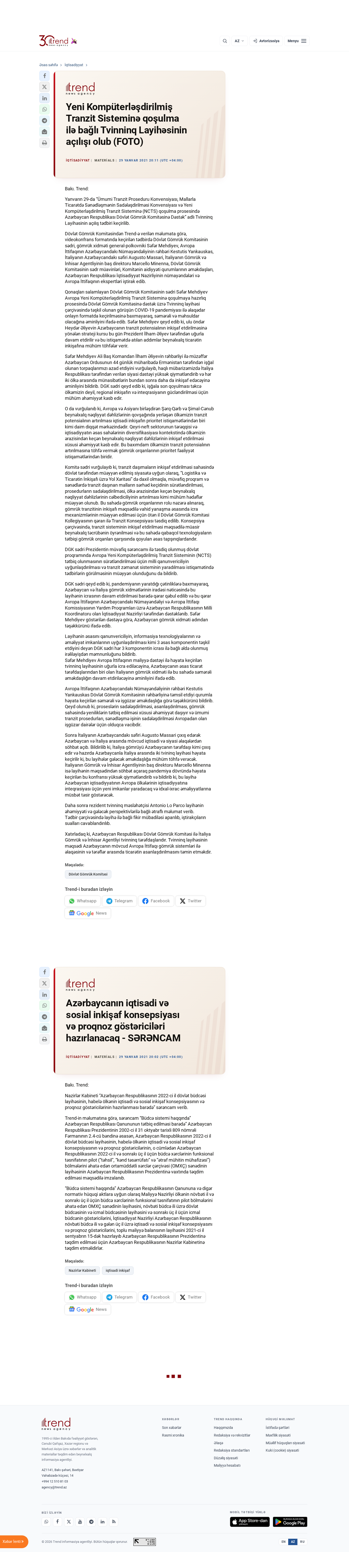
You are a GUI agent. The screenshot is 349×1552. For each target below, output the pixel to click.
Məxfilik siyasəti (278, 1435)
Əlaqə (218, 1443)
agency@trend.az (54, 1487)
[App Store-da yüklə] (250, 1522)
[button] (44, 76)
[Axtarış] (225, 41)
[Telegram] (91, 1521)
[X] (68, 1521)
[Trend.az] (58, 40)
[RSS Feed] (113, 1521)
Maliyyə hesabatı (227, 1465)
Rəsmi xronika (173, 1435)
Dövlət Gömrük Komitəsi (88, 874)
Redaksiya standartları (232, 1450)
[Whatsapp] (46, 1521)
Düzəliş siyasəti (226, 1458)
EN (284, 1542)
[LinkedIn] (102, 1521)
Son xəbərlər (171, 1428)
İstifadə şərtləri (277, 1428)
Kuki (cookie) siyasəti (282, 1450)
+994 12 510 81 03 (55, 1481)
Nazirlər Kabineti (82, 1270)
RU (302, 1542)
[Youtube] (80, 1521)
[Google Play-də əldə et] (290, 1522)
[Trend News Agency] (56, 1424)
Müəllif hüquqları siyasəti (285, 1443)
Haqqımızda (223, 1428)
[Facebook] (57, 1521)
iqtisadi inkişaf (118, 1270)
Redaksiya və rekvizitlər (232, 1435)
